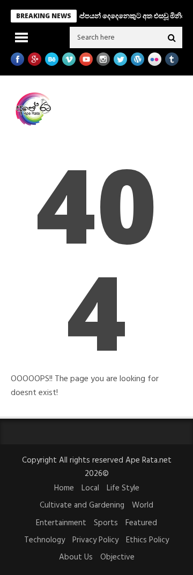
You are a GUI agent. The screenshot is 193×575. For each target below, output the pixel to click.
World (142, 505)
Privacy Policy (95, 540)
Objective (117, 557)
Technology (44, 540)
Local (90, 488)
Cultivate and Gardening (82, 505)
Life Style (123, 488)
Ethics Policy (147, 540)
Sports (106, 523)
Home (64, 488)
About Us (76, 557)
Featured (141, 523)
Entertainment (61, 523)
